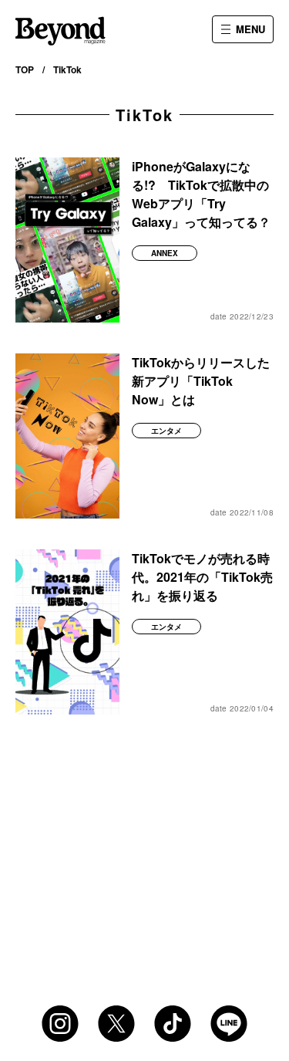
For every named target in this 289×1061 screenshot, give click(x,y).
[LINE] (228, 1023)
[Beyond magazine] (60, 30)
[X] (116, 1023)
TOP (24, 69)
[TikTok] (172, 1023)
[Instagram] (60, 1023)
